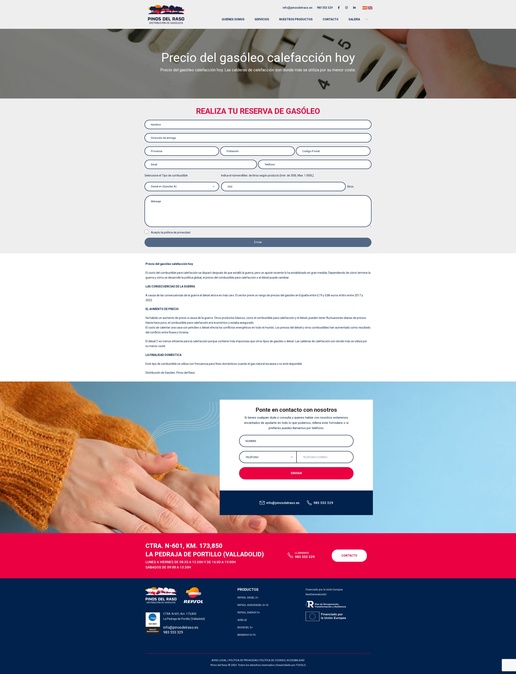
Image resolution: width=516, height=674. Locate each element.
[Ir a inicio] (166, 14)
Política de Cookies (272, 660)
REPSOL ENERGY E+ (248, 612)
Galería (354, 19)
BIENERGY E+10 (246, 634)
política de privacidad (177, 232)
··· (366, 19)
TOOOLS (301, 665)
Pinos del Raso (185, 372)
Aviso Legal (219, 660)
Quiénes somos (233, 19)
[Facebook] (338, 7)
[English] (370, 7)
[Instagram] (346, 7)
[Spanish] (365, 7)
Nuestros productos (296, 19)
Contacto (330, 19)
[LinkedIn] (354, 7)
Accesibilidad (296, 660)
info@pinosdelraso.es (297, 7)
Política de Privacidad (243, 660)
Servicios (262, 19)
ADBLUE (242, 619)
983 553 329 (325, 7)
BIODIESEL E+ (245, 627)
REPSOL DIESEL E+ (247, 597)
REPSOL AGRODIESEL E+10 (252, 605)
